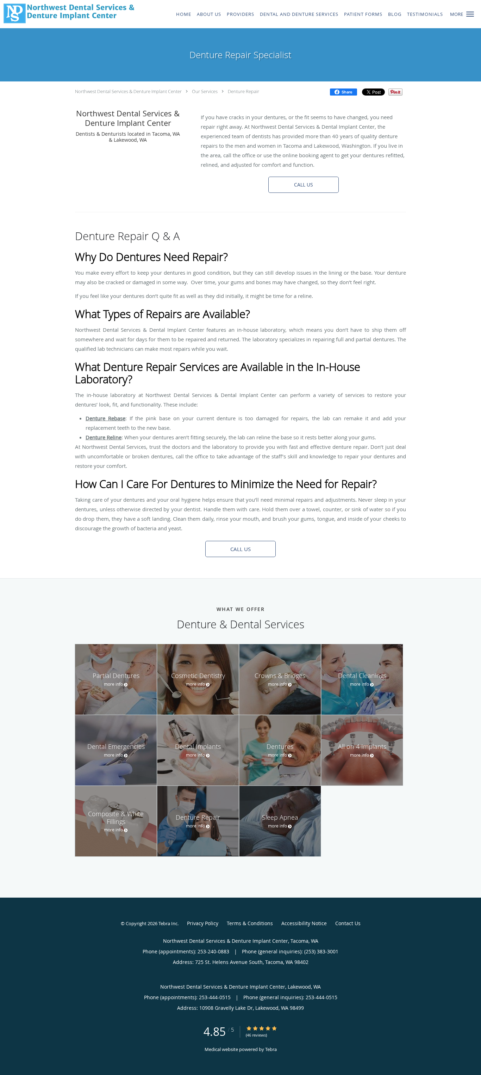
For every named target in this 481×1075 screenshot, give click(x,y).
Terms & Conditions (250, 923)
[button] (470, 14)
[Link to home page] (67, 13)
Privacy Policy (202, 923)
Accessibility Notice (304, 923)
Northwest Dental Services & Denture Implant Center (128, 91)
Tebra (271, 1049)
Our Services (205, 91)
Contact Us (348, 923)
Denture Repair (243, 91)
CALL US (303, 184)
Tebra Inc (167, 923)
